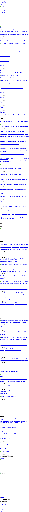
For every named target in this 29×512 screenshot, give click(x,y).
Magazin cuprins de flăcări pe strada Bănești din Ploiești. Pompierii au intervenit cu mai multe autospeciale (14, 121)
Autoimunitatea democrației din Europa (4, 61)
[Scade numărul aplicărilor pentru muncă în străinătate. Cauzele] (8, 396)
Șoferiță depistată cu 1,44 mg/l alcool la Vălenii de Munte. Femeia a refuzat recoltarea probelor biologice (11, 88)
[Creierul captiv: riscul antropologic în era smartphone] (7, 442)
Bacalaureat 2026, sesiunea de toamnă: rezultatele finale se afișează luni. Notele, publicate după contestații (13, 165)
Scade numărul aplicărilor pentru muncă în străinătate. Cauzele (8, 397)
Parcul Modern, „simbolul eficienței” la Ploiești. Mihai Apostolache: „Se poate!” (10, 350)
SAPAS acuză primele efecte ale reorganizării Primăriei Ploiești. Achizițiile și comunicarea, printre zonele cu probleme (13, 46)
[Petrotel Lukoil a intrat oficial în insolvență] (5, 365)
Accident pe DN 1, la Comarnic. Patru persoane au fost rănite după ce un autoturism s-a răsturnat (12, 155)
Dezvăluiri (1, 419)
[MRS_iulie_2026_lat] (1, 26)
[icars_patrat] (2, 497)
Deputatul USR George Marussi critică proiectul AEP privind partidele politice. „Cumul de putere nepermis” (14, 244)
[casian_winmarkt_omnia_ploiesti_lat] (5, 228)
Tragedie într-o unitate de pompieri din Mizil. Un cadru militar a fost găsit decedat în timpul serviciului (13, 189)
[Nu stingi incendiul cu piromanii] (4, 451)
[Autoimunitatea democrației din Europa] (5, 438)
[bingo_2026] (2, 458)
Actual (1, 27)
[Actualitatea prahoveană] (3, 6)
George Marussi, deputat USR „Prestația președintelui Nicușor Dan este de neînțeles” (13, 224)
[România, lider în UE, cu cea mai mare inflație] (6, 400)
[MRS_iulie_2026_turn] (3, 459)
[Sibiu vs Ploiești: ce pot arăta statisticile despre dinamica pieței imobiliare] (9, 75)
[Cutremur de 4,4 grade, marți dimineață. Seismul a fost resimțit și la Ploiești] (9, 101)
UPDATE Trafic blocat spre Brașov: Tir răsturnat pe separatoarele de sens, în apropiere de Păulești (13, 193)
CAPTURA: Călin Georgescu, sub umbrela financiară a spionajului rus (9, 427)
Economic (1, 54)
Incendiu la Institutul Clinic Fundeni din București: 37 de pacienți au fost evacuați (10, 174)
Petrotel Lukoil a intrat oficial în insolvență (5, 56)
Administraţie (2, 44)
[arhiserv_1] (3, 472)
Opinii (1, 59)
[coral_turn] (1, 460)
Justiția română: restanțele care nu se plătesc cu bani (7, 448)
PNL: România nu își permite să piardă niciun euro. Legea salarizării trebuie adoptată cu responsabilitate (13, 304)
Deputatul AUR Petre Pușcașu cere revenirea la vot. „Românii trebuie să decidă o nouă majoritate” (13, 294)
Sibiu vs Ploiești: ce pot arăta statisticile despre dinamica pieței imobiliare (8, 77)
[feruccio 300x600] (1, 457)
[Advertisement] (14, 20)
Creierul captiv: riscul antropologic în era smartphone (7, 444)
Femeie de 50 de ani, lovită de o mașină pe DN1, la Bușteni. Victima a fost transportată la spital (10, 51)
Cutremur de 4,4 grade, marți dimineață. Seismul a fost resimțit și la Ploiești (10, 145)
